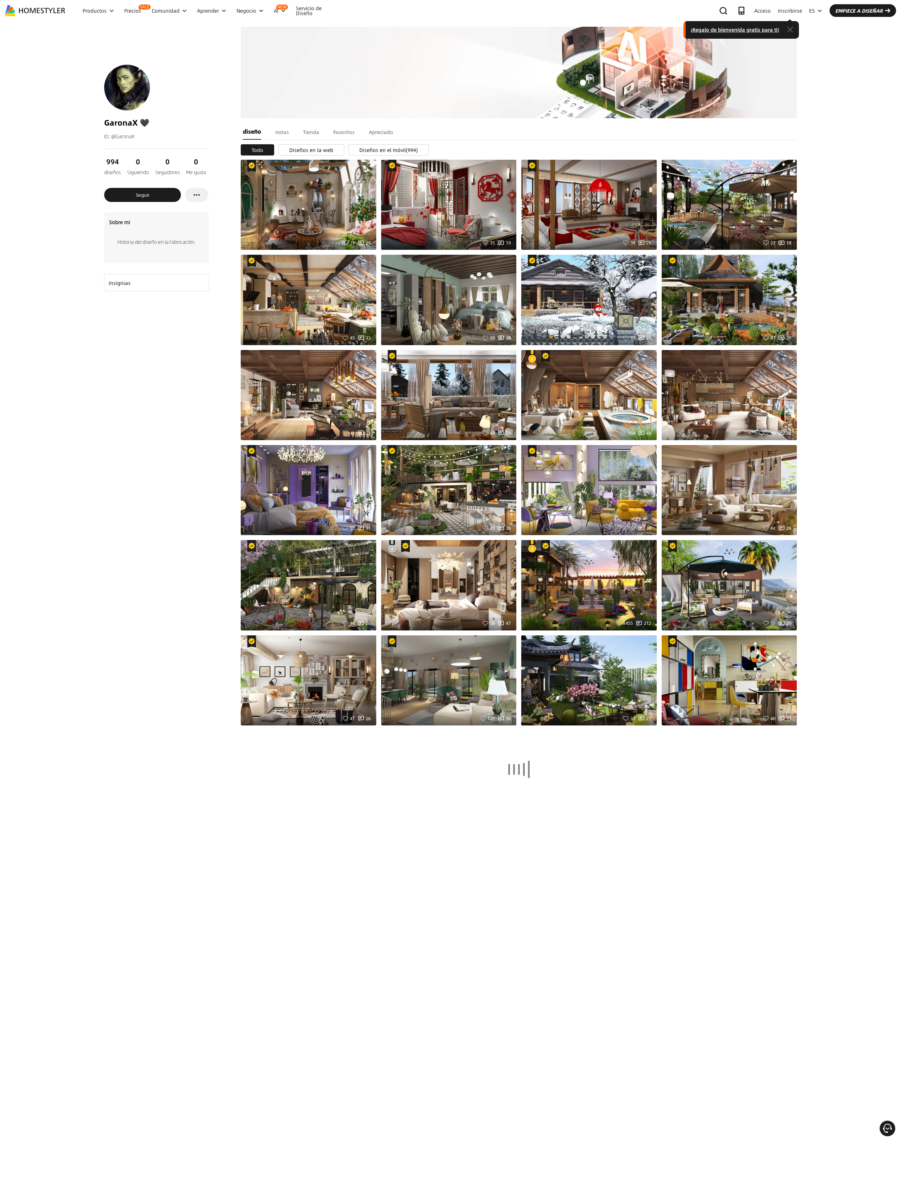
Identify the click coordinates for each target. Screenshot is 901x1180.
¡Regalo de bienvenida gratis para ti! (735, 29)
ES (812, 10)
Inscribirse (790, 10)
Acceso (762, 10)
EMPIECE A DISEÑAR (859, 10)
